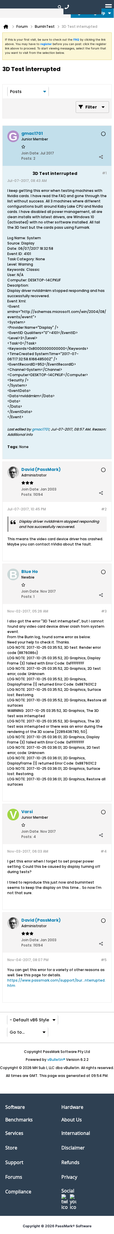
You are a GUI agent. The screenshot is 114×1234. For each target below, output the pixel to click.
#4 (104, 851)
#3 (104, 611)
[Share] (101, 157)
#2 (104, 509)
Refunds (70, 1162)
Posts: (26, 158)
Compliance (18, 1191)
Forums (13, 1177)
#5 (104, 959)
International (75, 1133)
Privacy (69, 1177)
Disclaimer (73, 1147)
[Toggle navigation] (108, 6)
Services (14, 1133)
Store (11, 1147)
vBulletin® (56, 1059)
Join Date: (30, 153)
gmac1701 (40, 429)
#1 (104, 173)
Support (14, 1162)
